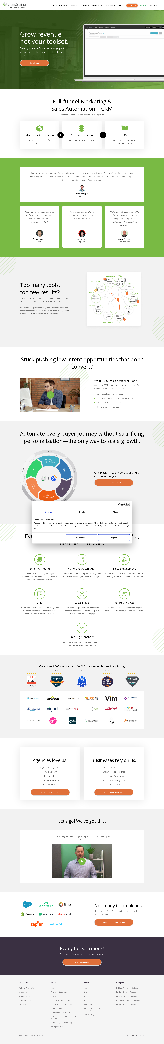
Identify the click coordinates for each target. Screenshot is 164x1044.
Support (87, 1000)
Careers (86, 992)
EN (143, 5)
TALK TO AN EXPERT (82, 962)
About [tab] (115, 512)
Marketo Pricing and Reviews (126, 996)
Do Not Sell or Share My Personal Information (96, 1009)
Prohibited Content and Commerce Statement (63, 1017)
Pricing (73, 5)
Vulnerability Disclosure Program (63, 1023)
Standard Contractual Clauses (62, 1004)
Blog (85, 996)
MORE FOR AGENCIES (50, 792)
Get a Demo (34, 63)
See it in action (113, 482)
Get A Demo (132, 5)
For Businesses (24, 996)
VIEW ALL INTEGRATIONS (114, 922)
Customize (80, 538)
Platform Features (59, 5)
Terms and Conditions (59, 992)
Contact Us (88, 1004)
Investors (87, 988)
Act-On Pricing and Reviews (126, 1004)
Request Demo (23, 1004)
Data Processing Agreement (61, 1000)
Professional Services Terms (61, 1012)
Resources (109, 5)
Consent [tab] (48, 512)
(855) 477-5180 (38, 1035)
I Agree (114, 538)
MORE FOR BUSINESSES (114, 792)
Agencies (84, 5)
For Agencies (23, 992)
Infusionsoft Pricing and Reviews (128, 1000)
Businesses (96, 5)
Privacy (54, 996)
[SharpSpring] (20, 5)
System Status (56, 1008)
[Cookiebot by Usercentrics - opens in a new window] (120, 504)
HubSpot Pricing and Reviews (127, 988)
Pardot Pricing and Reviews (126, 992)
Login (155, 5)
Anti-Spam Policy (57, 1027)
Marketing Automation (26, 988)
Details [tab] (82, 512)
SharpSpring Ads (24, 1000)
